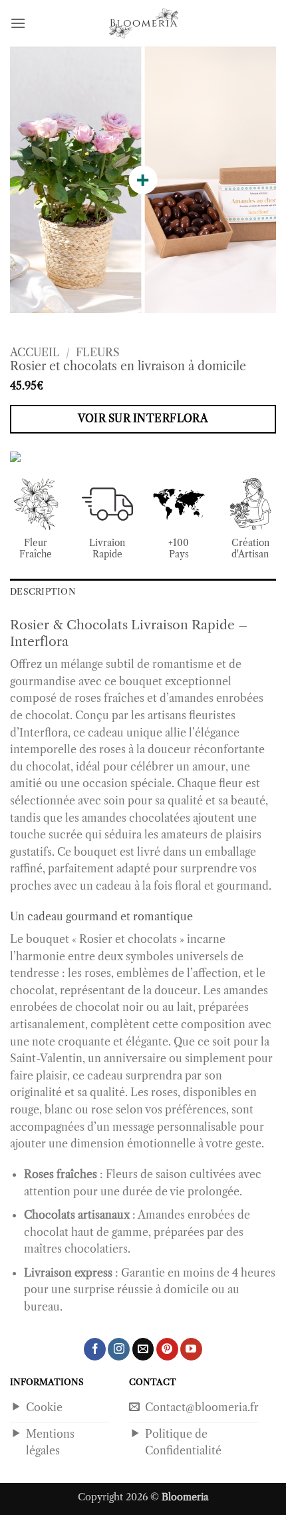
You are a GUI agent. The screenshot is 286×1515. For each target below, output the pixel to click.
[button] (18, 23)
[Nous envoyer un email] (143, 1349)
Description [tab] (43, 592)
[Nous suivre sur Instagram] (119, 1349)
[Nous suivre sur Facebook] (95, 1349)
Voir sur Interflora (143, 418)
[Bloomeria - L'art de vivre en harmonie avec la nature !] (143, 23)
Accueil (35, 352)
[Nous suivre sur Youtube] (191, 1349)
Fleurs (98, 352)
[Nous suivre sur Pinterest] (167, 1349)
